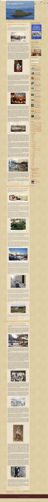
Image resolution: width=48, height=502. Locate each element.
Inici (18, 491)
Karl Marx (32, 128)
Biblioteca (40, 122)
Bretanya (35, 123)
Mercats (40, 129)
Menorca (14, 319)
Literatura (39, 128)
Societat (16, 319)
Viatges (36, 131)
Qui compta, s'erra (15, 3)
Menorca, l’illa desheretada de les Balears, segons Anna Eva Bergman (37, 67)
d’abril (33, 154)
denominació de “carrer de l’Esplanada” (19, 485)
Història (37, 126)
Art (34, 122)
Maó (31, 129)
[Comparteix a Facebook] (22, 183)
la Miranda (35, 128)
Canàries (38, 123)
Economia (32, 125)
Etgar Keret (40, 125)
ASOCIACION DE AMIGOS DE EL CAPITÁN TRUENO (36, 169)
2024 (32, 136)
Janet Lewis (38, 127)
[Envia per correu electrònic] (20, 183)
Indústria (32, 127)
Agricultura (32, 122)
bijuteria (32, 123)
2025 (32, 135)
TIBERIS (33, 175)
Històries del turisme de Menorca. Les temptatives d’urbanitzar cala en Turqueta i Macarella (37, 110)
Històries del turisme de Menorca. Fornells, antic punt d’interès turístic (37, 83)
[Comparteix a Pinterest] (23, 183)
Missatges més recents (10, 491)
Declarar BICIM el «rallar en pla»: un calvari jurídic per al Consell (35, 173)
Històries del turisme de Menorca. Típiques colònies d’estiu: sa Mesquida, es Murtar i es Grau (37, 100)
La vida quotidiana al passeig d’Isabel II (17, 323)
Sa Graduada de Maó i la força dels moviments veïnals (37, 77)
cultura (39, 124)
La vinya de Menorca (32, 20)
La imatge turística (24, 20)
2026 (32, 134)
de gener (33, 157)
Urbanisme (32, 131)
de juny (33, 152)
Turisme (39, 130)
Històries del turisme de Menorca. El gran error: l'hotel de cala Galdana (37, 94)
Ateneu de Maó (36, 122)
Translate (36, 63)
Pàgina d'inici (10, 20)
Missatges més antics (26, 491)
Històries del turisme (16, 20)
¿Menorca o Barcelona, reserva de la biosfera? (18, 188)
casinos (28, 483)
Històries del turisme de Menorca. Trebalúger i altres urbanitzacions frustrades (37, 105)
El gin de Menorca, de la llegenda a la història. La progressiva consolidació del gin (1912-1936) (37, 116)
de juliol (33, 151)
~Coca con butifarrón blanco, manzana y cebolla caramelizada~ (36, 176)
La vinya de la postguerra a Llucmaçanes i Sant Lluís (37, 72)
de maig (33, 153)
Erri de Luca (36, 125)
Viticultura (39, 131)
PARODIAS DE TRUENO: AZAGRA (35, 170)
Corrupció (33, 124)
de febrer (33, 156)
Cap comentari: (17, 318)
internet (35, 127)
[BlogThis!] (21, 183)
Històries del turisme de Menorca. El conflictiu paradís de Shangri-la (37, 88)
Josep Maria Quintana (34, 172)
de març (33, 155)
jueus (40, 127)
